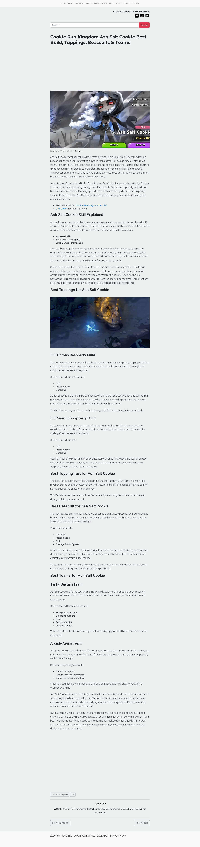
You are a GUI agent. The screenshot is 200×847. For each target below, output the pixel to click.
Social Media (115, 4)
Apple (89, 4)
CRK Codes (61, 208)
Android (80, 4)
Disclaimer (102, 836)
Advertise (67, 836)
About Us (55, 836)
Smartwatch (100, 4)
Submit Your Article (84, 836)
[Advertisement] (100, 69)
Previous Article (60, 822)
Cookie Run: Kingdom (60, 795)
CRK (72, 795)
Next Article (142, 822)
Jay (55, 151)
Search (144, 25)
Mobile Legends (131, 4)
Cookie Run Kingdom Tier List (91, 205)
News (71, 4)
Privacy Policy (118, 836)
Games (78, 151)
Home (63, 4)
